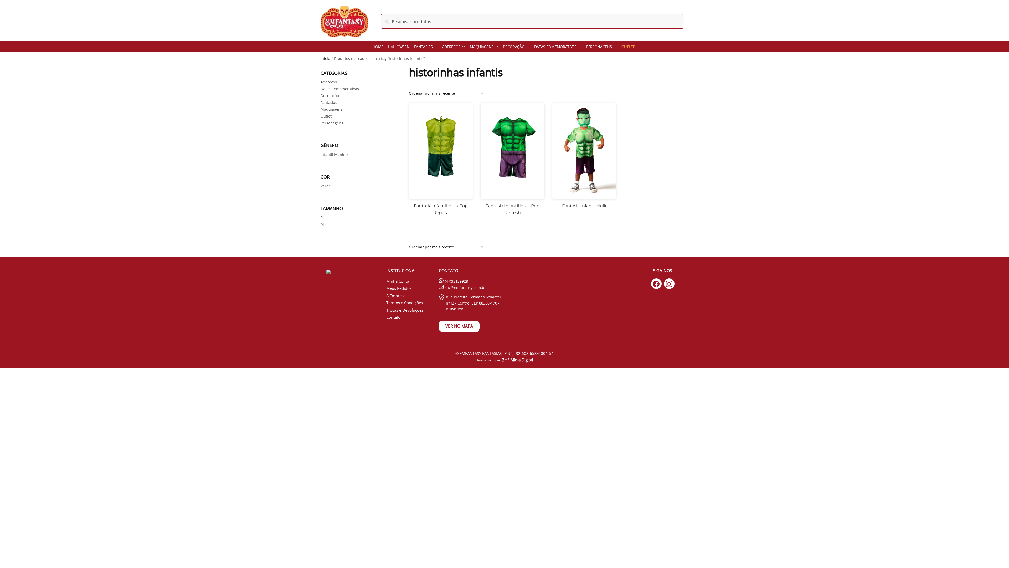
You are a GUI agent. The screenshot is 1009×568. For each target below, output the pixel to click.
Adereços (329, 81)
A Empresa (395, 295)
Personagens (332, 122)
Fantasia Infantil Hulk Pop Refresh (512, 209)
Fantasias (329, 102)
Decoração (330, 95)
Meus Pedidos (398, 288)
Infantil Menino (334, 154)
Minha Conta (397, 281)
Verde (326, 186)
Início (325, 58)
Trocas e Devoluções (404, 310)
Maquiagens (331, 109)
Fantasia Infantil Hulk (584, 205)
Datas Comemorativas (340, 88)
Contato (393, 317)
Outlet (326, 116)
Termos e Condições (404, 302)
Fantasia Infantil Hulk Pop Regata (441, 209)
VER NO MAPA (459, 326)
